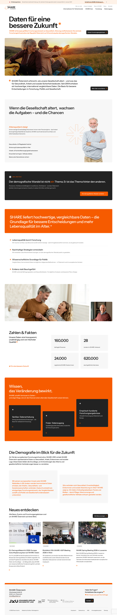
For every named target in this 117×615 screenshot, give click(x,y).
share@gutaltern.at (15, 596)
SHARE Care (89, 9)
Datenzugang (108, 9)
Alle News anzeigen (99, 516)
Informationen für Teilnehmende (73, 9)
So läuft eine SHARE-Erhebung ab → (94, 2)
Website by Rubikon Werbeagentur (30, 610)
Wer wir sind (78, 6)
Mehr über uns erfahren (98, 88)
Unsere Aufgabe (88, 6)
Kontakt (110, 6)
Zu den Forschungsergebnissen (96, 32)
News (105, 6)
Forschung (98, 9)
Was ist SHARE (98, 6)
